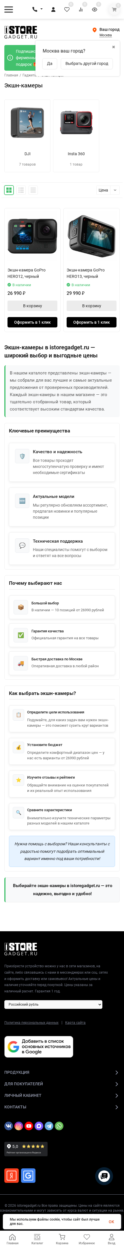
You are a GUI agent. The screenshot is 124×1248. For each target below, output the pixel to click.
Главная (11, 75)
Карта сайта (75, 1023)
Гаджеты (29, 75)
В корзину (32, 305)
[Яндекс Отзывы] (11, 1175)
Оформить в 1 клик (32, 322)
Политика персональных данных (31, 1023)
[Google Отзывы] (28, 1175)
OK (111, 1221)
